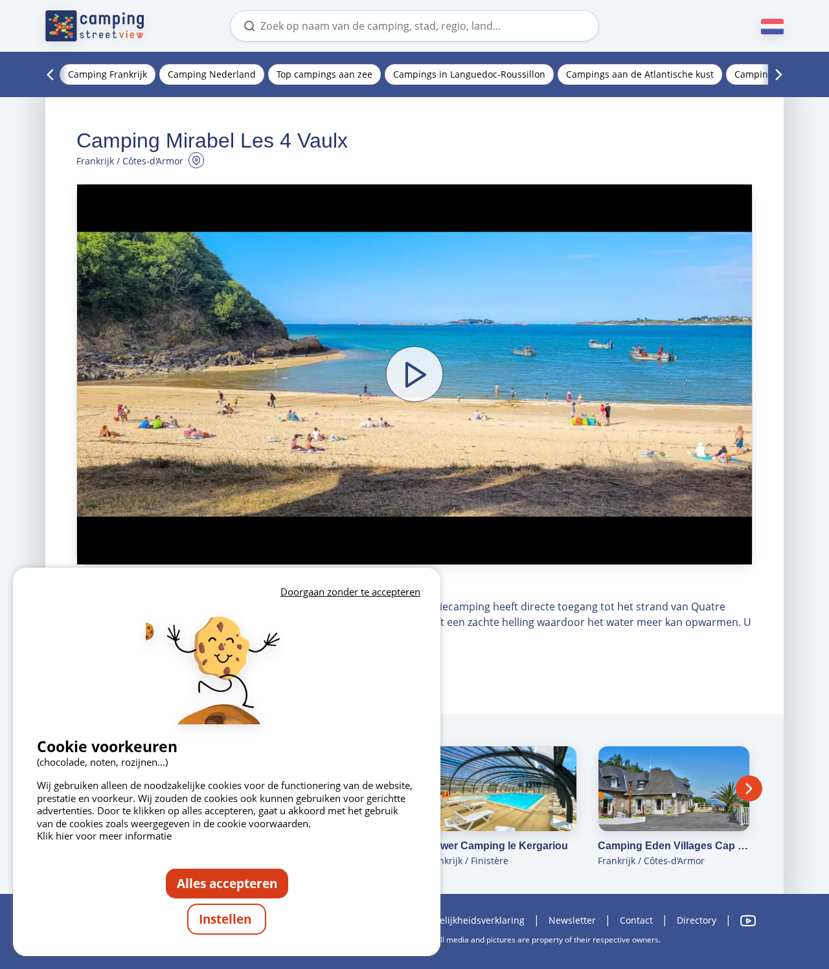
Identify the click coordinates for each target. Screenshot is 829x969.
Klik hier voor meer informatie (104, 835)
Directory (696, 920)
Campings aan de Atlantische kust (640, 74)
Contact (636, 920)
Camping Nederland (212, 74)
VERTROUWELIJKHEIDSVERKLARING (462, 920)
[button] (414, 374)
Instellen (227, 919)
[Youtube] (748, 921)
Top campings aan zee (324, 74)
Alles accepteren (227, 883)
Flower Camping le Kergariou (496, 845)
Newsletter (572, 920)
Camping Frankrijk (107, 74)
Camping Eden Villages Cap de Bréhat (674, 845)
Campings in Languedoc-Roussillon (469, 74)
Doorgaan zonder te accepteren (350, 591)
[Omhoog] (782, 906)
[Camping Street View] (94, 25)
